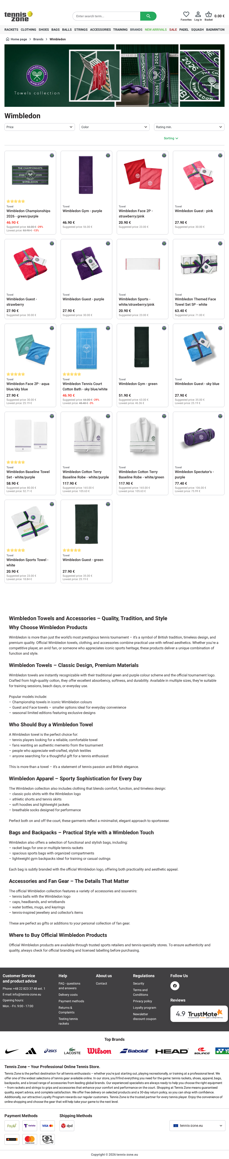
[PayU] (11, 1125)
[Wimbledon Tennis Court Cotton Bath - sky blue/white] (86, 348)
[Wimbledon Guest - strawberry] (30, 263)
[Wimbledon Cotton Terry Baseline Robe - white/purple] (86, 436)
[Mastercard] (29, 1139)
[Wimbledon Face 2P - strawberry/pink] (142, 175)
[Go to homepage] (18, 16)
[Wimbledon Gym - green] (142, 348)
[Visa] (47, 1125)
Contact (101, 983)
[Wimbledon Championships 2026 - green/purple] (30, 175)
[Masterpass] (11, 1139)
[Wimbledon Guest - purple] (86, 263)
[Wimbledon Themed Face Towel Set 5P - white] (199, 263)
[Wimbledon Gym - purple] (86, 175)
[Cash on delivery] (47, 1139)
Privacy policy (142, 1001)
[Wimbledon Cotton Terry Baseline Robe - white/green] (142, 436)
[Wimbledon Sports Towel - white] (30, 524)
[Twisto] (29, 1125)
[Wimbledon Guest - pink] (199, 175)
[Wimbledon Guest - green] (86, 524)
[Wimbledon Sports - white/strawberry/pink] (142, 263)
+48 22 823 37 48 (29, 3)
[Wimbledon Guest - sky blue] (199, 348)
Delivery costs (68, 994)
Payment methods (71, 1001)
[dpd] (66, 1125)
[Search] (148, 16)
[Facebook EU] (174, 985)
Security (138, 983)
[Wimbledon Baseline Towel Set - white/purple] (30, 436)
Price (9, 127)
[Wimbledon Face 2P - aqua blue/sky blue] (30, 348)
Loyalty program (144, 1007)
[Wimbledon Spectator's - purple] (199, 436)
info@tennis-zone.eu (27, 994)
